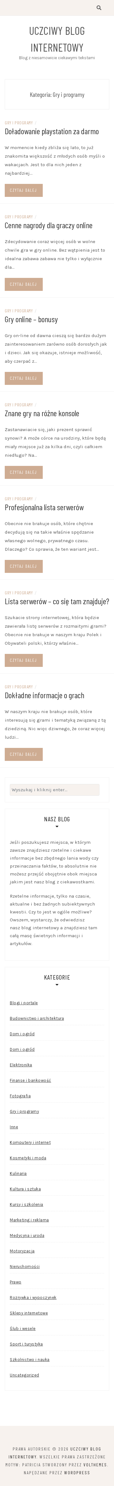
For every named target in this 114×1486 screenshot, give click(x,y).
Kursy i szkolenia (26, 1204)
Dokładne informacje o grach (44, 695)
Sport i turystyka (26, 1344)
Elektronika (21, 1065)
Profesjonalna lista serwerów (44, 507)
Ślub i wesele (23, 1328)
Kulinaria (18, 1173)
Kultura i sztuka (25, 1189)
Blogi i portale (24, 1002)
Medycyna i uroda (27, 1235)
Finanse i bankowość (30, 1080)
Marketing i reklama (29, 1220)
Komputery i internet (30, 1142)
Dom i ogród (22, 1033)
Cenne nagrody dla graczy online (48, 225)
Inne (14, 1127)
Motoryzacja (22, 1251)
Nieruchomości (25, 1266)
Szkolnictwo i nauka (30, 1359)
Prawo (16, 1282)
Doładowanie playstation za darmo (52, 131)
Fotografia (20, 1096)
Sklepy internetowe (29, 1313)
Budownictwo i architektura (37, 1018)
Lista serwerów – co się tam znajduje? (57, 601)
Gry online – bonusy (31, 319)
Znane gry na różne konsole (42, 413)
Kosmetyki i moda (28, 1158)
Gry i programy (19, 122)
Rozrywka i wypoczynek (33, 1297)
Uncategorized (24, 1375)
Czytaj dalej (23, 190)
